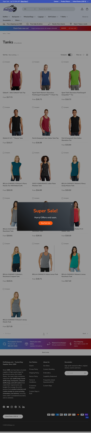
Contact (56, 1)
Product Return (65, 1)
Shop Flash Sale (45, 223)
